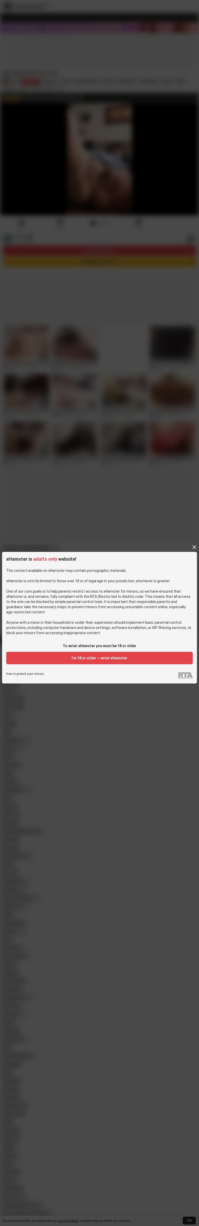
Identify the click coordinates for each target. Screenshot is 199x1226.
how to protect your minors (25, 674)
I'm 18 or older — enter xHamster (99, 658)
